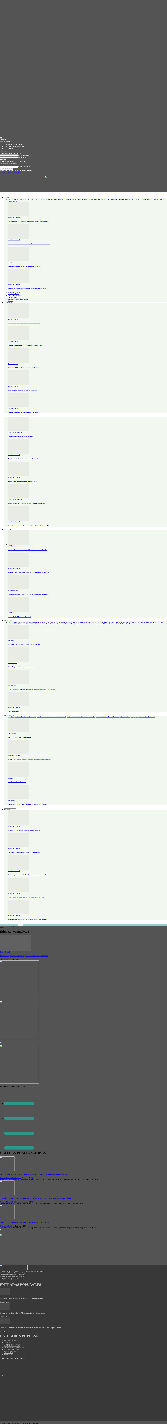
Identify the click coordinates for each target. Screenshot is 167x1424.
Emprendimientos (123, 622)
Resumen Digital (13, 319)
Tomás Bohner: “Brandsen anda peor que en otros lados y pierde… (26, 897)
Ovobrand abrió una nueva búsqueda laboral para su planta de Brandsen (27, 550)
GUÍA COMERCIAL (8, 620)
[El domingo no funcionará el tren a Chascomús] (18, 431)
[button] (0, 192)
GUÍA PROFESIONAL (9, 715)
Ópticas (62, 624)
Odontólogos (117, 717)
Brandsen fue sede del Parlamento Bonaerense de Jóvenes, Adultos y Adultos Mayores (34, 1174)
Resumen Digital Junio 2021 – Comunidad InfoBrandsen (23, 412)
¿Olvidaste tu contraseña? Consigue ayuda (13, 161)
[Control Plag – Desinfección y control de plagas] (18, 661)
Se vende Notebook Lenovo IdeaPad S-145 (19, 617)
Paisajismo (74, 624)
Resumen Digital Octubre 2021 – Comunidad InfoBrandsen (24, 323)
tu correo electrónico (24, 166)
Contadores (20, 717)
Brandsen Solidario (65, 199)
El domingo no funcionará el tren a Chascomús (20, 436)
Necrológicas (119, 199)
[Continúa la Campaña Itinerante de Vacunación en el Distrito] (18, 260)
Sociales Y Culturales (152, 199)
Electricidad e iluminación (100, 622)
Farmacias (137, 622)
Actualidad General (17, 199)
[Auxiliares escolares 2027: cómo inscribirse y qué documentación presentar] (18, 566)
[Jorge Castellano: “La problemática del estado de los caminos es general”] (18, 914)
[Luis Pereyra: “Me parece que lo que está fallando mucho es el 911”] (18, 847)
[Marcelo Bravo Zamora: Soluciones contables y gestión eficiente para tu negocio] (18, 754)
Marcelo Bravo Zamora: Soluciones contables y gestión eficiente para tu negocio (30, 759)
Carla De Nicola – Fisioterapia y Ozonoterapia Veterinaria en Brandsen (27, 804)
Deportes (74, 199)
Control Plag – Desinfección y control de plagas (21, 667)
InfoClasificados (13, 546)
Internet (37, 624)
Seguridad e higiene (142, 717)
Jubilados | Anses (96, 199)
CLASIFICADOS (7, 529)
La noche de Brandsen (108, 199)
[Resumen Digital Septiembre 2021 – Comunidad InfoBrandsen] (18, 340)
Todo (9, 199)
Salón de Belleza (121, 624)
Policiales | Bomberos (129, 199)
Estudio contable (44, 717)
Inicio (1, 927)
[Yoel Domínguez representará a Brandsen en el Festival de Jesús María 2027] (18, 869)
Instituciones (87, 199)
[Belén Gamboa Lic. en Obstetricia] (18, 776)
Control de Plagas (86, 622)
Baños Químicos (52, 622)
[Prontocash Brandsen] (18, 706)
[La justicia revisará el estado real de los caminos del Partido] (18, 824)
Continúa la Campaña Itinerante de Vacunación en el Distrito (24, 266)
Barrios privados (62, 622)
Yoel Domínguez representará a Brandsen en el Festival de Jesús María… (28, 874)
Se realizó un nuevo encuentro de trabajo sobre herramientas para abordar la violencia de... (36, 1198)
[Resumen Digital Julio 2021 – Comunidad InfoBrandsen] (18, 384)
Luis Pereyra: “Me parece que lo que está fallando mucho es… (25, 852)
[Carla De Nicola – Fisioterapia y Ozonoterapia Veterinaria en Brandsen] (18, 798)
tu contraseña (22, 157)
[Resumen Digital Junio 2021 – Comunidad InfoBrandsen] (18, 407)
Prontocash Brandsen (13, 711)
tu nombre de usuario (24, 155)
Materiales (43, 624)
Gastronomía (144, 622)
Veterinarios (151, 717)
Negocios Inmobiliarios (53, 624)
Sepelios (128, 624)
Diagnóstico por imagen (31, 717)
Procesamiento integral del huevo (99, 624)
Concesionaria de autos (74, 622)
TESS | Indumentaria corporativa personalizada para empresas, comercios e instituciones (32, 689)
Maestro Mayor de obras (95, 717)
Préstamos (86, 624)
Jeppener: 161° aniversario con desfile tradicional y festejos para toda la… (28, 288)
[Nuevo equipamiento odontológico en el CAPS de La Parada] (15, 950)
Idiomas (85, 717)
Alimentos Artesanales (29, 622)
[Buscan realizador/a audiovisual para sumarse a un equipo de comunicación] (18, 589)
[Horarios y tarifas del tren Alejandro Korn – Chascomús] (18, 453)
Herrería (16, 624)
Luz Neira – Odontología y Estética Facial (19, 737)
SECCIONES (7, 197)
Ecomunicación (12, 297)
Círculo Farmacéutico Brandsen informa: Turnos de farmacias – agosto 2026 (29, 525)
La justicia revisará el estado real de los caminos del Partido (24, 830)
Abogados (14, 717)
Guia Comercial (12, 663)
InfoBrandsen (4, 959)
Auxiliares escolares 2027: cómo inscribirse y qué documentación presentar (28, 572)
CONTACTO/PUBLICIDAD (10, 808)
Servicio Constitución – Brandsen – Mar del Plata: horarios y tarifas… (27, 503)
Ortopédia (68, 624)
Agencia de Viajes (16, 622)
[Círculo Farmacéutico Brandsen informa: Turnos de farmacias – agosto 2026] (18, 520)
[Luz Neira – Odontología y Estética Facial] (18, 731)
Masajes (105, 717)
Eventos (131, 622)
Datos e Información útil (15, 432)
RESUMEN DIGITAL (8, 302)
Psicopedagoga (131, 717)
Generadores (151, 622)
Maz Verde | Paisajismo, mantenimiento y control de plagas (24, 644)
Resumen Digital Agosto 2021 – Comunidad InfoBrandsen (23, 367)
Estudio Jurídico (54, 717)
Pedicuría (124, 717)
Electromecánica (113, 622)
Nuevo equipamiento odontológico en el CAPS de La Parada (24, 956)
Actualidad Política (28, 199)
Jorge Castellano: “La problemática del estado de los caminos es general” (28, 919)
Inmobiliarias (31, 624)
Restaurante (112, 624)
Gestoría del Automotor (76, 717)
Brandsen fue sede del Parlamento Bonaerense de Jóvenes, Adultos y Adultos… (29, 221)
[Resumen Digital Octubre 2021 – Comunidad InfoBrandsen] (18, 317)
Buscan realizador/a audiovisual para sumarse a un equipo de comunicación (28, 594)
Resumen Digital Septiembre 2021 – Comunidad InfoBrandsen (25, 345)
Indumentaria (23, 624)
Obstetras (110, 717)
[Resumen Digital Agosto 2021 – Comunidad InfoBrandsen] (18, 362)
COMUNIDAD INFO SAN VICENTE (16, 146)
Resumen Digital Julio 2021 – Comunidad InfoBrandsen (23, 390)
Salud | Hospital (141, 199)
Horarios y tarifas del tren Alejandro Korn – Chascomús (23, 459)
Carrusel (10, 262)
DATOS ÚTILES (7, 416)
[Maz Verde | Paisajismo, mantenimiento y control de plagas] (18, 639)
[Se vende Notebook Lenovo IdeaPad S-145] (18, 611)
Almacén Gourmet (41, 622)
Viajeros (14, 201)
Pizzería (80, 624)
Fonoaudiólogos (64, 717)
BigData (57, 199)
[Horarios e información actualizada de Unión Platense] (18, 475)
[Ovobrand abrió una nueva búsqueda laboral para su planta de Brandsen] (18, 544)
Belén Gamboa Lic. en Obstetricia (17, 782)
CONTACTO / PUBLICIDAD (13, 145)
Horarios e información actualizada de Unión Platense (22, 481)
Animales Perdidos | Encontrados (44, 199)
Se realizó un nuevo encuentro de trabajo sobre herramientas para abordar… (29, 244)
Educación (80, 199)
